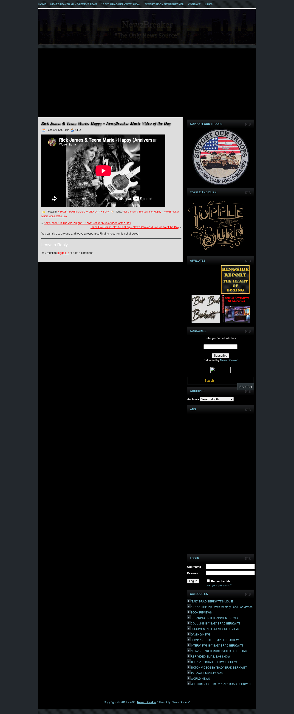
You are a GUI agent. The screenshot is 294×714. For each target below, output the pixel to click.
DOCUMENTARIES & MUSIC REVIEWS (215, 629)
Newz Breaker (229, 360)
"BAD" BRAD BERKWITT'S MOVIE (212, 601)
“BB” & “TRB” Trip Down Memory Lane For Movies (221, 607)
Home (42, 4)
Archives (193, 399)
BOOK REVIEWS (201, 612)
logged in (63, 253)
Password (193, 573)
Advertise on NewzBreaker (164, 4)
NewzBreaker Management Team (73, 4)
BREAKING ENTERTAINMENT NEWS (214, 618)
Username (194, 567)
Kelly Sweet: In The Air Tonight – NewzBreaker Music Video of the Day (87, 223)
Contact (194, 4)
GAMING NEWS (201, 634)
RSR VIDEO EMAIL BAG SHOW (210, 656)
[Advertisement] (147, 83)
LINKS (208, 4)
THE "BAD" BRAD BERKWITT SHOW (214, 662)
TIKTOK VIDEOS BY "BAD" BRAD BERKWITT (219, 667)
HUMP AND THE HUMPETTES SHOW (215, 640)
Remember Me (220, 581)
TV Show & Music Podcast (207, 673)
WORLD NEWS (200, 678)
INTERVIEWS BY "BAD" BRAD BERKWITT (217, 645)
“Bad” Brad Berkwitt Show (120, 4)
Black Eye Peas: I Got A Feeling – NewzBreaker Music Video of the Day (134, 227)
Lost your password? (219, 585)
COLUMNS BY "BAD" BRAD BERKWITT (215, 623)
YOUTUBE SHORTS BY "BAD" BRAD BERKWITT (221, 684)
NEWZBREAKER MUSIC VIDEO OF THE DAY (84, 211)
